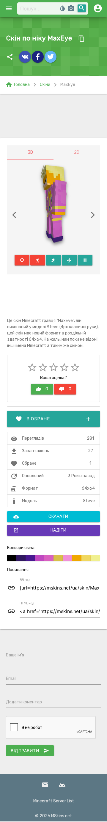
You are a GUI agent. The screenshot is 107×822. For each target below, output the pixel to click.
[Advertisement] (53, 116)
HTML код (27, 603)
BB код (25, 580)
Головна (17, 84)
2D (76, 152)
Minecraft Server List (53, 801)
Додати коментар (24, 702)
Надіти (40, 530)
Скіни (45, 84)
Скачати (40, 516)
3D (30, 152)
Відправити (30, 750)
